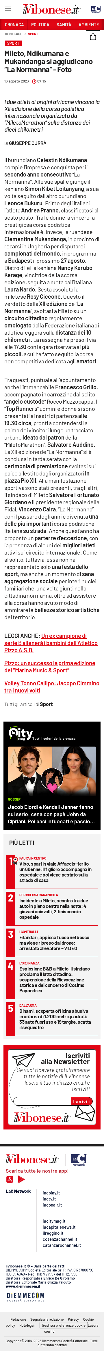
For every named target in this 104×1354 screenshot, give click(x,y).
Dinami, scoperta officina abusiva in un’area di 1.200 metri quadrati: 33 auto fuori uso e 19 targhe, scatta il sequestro (55, 1019)
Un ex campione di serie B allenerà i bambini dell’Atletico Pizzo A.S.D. (51, 642)
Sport (33, 34)
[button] (93, 37)
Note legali (27, 1325)
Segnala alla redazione (47, 1319)
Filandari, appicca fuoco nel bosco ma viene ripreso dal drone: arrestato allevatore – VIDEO (54, 942)
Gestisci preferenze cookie (64, 1325)
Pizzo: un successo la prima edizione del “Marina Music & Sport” (49, 666)
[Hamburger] (7, 10)
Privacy (73, 1319)
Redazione (18, 1319)
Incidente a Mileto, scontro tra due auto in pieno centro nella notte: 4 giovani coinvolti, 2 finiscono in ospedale (53, 908)
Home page (13, 34)
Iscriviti (82, 1101)
